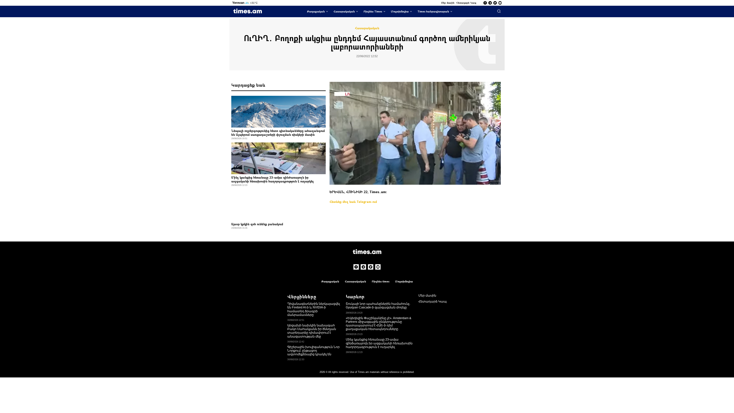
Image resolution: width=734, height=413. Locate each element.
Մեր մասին (448, 2)
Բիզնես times (380, 281)
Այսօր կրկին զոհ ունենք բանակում (257, 224)
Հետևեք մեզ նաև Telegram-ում (353, 202)
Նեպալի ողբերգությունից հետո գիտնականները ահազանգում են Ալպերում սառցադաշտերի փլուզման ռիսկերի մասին (278, 133)
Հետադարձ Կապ (466, 2)
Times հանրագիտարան (433, 11)
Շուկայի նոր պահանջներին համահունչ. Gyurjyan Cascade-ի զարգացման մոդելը (378, 305)
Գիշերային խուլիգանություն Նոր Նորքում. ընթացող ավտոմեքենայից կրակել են (313, 350)
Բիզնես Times (373, 11)
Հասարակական (344, 11)
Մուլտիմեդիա (400, 11)
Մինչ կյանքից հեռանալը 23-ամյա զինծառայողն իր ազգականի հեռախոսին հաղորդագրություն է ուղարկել (272, 179)
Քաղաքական (316, 11)
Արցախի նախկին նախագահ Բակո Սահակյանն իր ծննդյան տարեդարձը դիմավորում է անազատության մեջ (311, 331)
